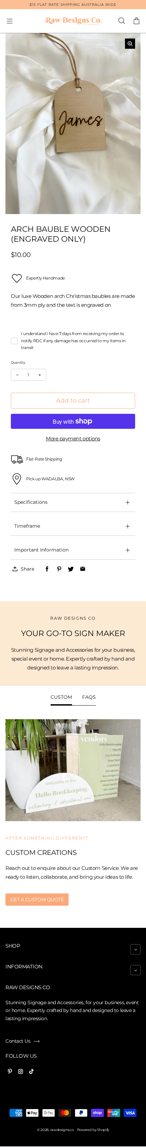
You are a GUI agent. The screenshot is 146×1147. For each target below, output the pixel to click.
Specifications (31, 502)
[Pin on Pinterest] (59, 569)
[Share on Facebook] (47, 569)
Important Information (41, 550)
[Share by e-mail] (82, 569)
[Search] (121, 21)
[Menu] (9, 21)
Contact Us (17, 1041)
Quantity (18, 362)
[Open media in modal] (130, 44)
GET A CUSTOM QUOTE (37, 899)
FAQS (89, 697)
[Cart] (136, 21)
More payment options (73, 438)
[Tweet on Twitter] (71, 569)
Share (27, 569)
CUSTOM (61, 697)
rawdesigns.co (62, 1130)
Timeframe (27, 526)
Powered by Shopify (93, 1130)
